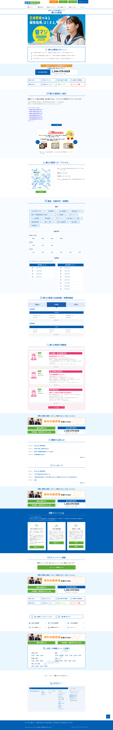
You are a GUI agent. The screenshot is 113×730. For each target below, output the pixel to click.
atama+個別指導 (62, 211)
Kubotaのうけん (60, 694)
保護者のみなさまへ (55, 627)
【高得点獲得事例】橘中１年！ (35, 115)
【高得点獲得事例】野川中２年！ (36, 118)
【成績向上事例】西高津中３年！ (36, 113)
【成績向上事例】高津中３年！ (35, 111)
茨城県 (75, 655)
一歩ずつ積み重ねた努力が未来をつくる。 (42, 474)
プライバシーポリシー (28, 727)
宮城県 (37, 655)
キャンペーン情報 (76, 84)
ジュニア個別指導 (35, 218)
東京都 (56, 655)
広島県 (32, 666)
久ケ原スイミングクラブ (74, 692)
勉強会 (35, 479)
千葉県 (70, 655)
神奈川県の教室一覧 (48, 722)
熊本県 (41, 666)
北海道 (32, 655)
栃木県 (79, 655)
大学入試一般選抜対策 (61, 222)
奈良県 (74, 660)
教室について (30, 7)
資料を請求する (41, 428)
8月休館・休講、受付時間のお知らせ (41, 448)
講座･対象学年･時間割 (62, 80)
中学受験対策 (34, 225)
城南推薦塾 (43, 692)
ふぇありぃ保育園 (61, 699)
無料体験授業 (54, 1)
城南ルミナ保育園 (61, 697)
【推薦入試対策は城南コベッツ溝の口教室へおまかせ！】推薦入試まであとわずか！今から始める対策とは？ (55, 477)
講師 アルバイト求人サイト (56, 675)
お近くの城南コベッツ (62, 7)
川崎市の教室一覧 (56, 722)
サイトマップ (35, 727)
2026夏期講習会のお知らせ (39, 454)
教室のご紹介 (31, 80)
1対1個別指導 (47, 218)
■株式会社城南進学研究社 (34, 691)
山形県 (41, 655)
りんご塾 (59, 701)
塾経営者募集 (43, 727)
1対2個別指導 (50, 211)
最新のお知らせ (40, 7)
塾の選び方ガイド (66, 616)
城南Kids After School (73, 700)
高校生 (76, 546)
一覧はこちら (82, 457)
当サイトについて (49, 727)
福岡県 (37, 666)
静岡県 (37, 660)
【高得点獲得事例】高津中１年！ (36, 117)
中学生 (76, 542)
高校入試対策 (74, 222)
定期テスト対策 (47, 222)
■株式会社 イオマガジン (73, 694)
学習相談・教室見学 (72, 1)
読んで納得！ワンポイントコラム (43, 616)
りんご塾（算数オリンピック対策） (72, 218)
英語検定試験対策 (35, 222)
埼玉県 (66, 655)
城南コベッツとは (61, 84)
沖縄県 (46, 666)
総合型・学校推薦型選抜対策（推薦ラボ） (40, 214)
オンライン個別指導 (59, 214)
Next (75, 142)
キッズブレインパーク (61, 692)
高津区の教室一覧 (64, 722)
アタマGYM (60, 696)
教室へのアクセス (47, 80)
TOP (25, 722)
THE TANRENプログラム (36, 211)
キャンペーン (83, 7)
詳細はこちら (37, 547)
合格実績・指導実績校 (77, 80)
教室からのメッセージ (51, 7)
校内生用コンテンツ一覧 (83, 1)
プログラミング (72, 214)
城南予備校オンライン (76, 211)
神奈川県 (61, 655)
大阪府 (61, 660)
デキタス (57, 218)
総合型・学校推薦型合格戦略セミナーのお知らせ (44, 451)
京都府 (65, 660)
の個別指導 (35, 623)
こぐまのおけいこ (61, 708)
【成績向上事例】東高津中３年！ (36, 109)
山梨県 (32, 660)
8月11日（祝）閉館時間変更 (39, 445)
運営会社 (39, 727)
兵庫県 (56, 660)
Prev (38, 142)
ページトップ (108, 717)
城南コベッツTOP (72, 7)
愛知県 (41, 660)
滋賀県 (69, 660)
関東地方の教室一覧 (40, 722)
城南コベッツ (43, 694)
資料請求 (63, 1)
